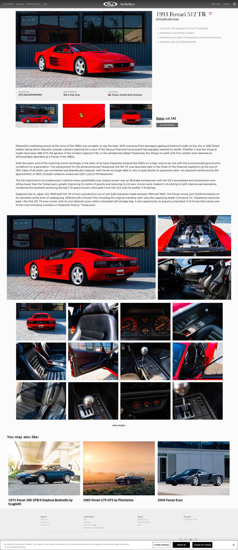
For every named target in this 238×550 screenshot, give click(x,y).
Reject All (181, 545)
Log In (226, 4)
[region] (119, 545)
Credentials (142, 519)
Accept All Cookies (202, 545)
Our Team (44, 522)
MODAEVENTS (88, 525)
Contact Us (45, 525)
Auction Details (167, 125)
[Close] (234, 545)
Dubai (160, 118)
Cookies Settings (191, 519)
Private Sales (33, 4)
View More (118, 425)
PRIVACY (187, 517)
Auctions (8, 4)
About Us (44, 519)
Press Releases (143, 522)
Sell (45, 4)
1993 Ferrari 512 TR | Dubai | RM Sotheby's (119, 4)
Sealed (19, 4)
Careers (86, 522)
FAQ (85, 519)
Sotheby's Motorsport (92, 528)
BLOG (139, 525)
